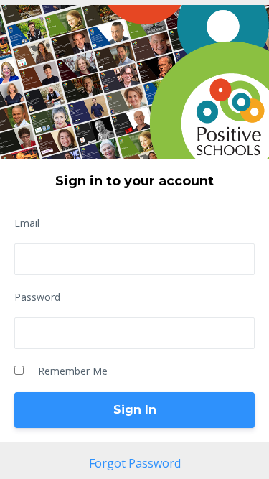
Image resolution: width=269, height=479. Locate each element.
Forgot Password (135, 463)
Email (26, 223)
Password (37, 297)
